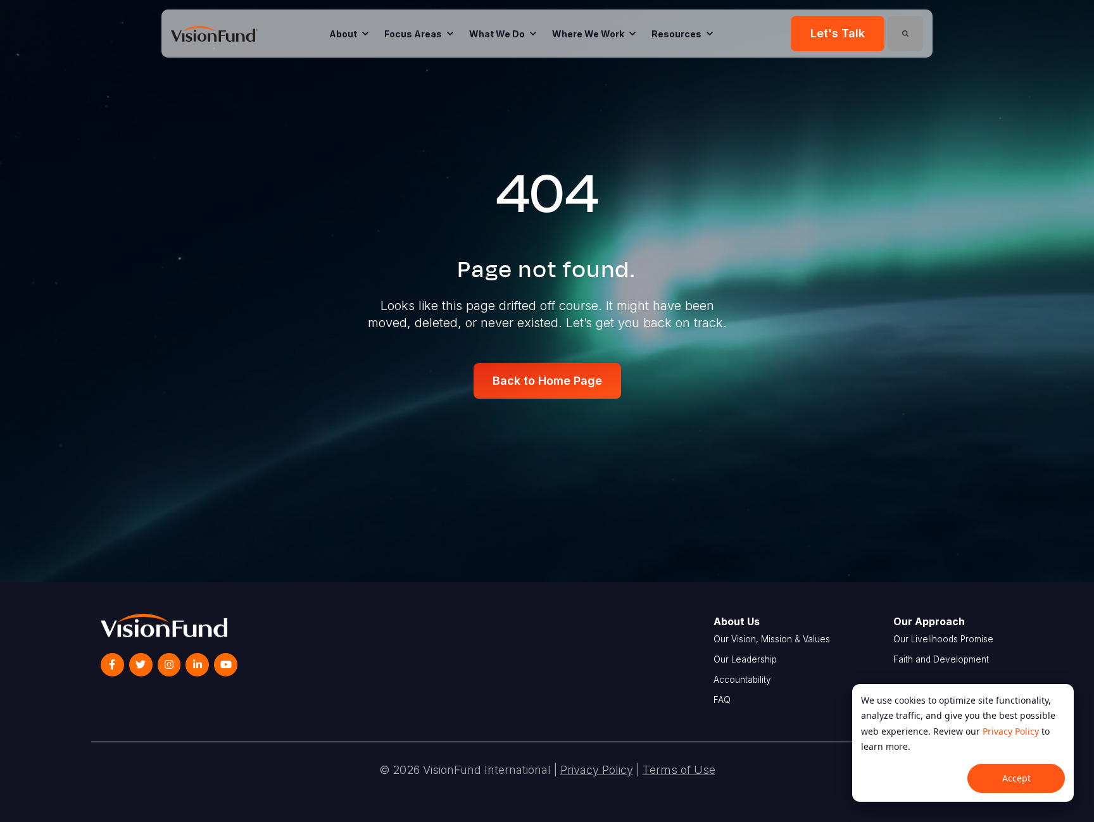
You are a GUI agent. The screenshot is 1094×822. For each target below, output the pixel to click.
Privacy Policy (1011, 731)
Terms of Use (679, 769)
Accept (1016, 778)
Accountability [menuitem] (742, 680)
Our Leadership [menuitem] (745, 659)
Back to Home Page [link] (547, 380)
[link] (214, 33)
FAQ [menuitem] (722, 700)
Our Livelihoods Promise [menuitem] (943, 639)
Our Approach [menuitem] (929, 621)
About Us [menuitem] (737, 621)
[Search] (905, 33)
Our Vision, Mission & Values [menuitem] (772, 639)
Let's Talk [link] (837, 33)
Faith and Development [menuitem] (941, 659)
